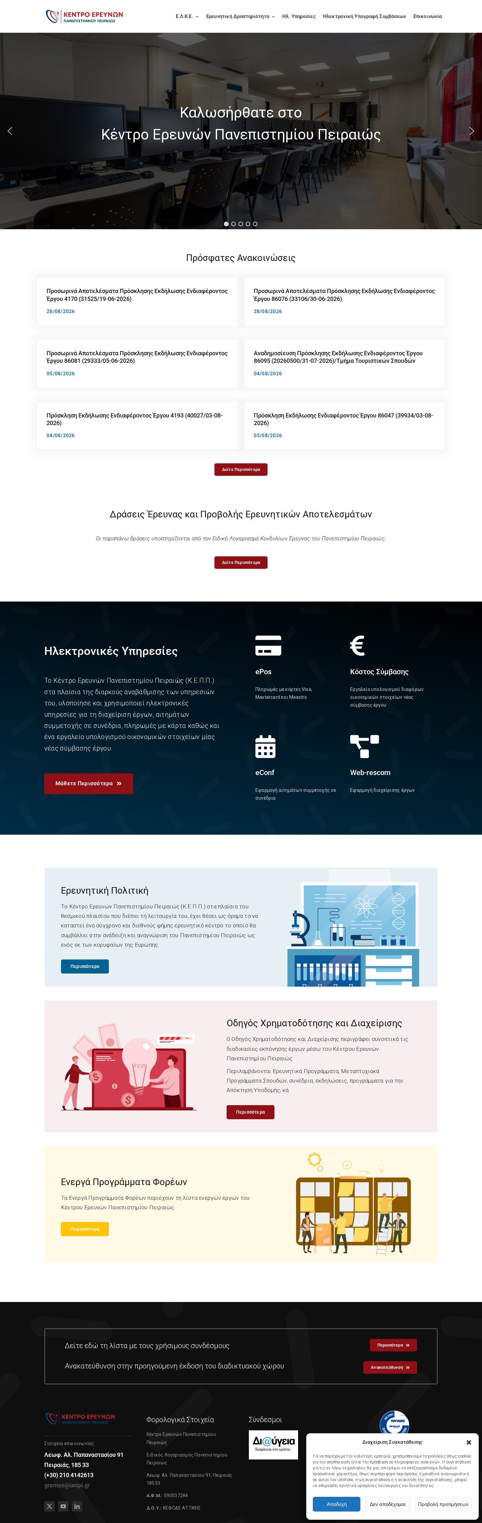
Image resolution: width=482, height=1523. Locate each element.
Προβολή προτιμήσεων (443, 1504)
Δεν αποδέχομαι (387, 1504)
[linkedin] (77, 1506)
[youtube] (63, 1506)
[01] (84, 10)
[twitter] (49, 1506)
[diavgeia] (273, 1433)
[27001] (394, 1413)
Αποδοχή (337, 1504)
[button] (469, 1442)
